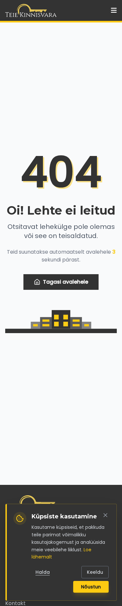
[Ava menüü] (114, 10)
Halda (42, 572)
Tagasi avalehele (65, 282)
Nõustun (91, 587)
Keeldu (95, 572)
